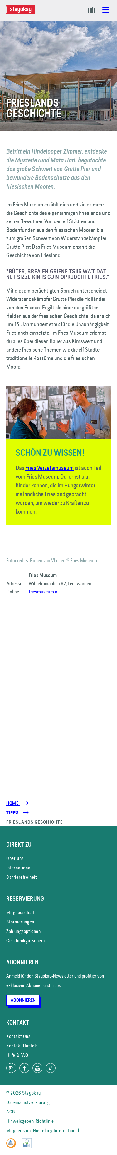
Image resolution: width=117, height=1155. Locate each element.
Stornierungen (20, 921)
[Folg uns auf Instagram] (11, 1068)
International (19, 867)
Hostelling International (56, 1130)
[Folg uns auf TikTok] (51, 1068)
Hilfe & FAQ (17, 1055)
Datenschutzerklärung (28, 1102)
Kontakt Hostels (22, 1045)
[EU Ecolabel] (28, 1146)
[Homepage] (21, 13)
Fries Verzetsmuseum (49, 468)
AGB (10, 1111)
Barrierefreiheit (21, 877)
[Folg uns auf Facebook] (24, 1068)
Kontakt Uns (18, 1036)
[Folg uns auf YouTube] (37, 1068)
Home (13, 803)
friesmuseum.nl (44, 591)
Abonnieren (23, 1000)
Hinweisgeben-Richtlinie (30, 1121)
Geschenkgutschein (25, 940)
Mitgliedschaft (20, 912)
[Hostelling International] (12, 1146)
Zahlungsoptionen (23, 931)
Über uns (15, 858)
